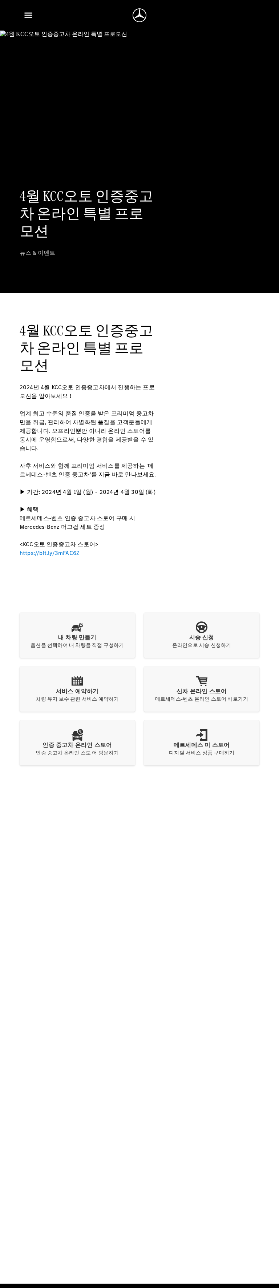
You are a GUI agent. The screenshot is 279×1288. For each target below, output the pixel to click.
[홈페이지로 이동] (139, 15)
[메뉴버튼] (28, 15)
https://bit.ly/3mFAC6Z (50, 553)
